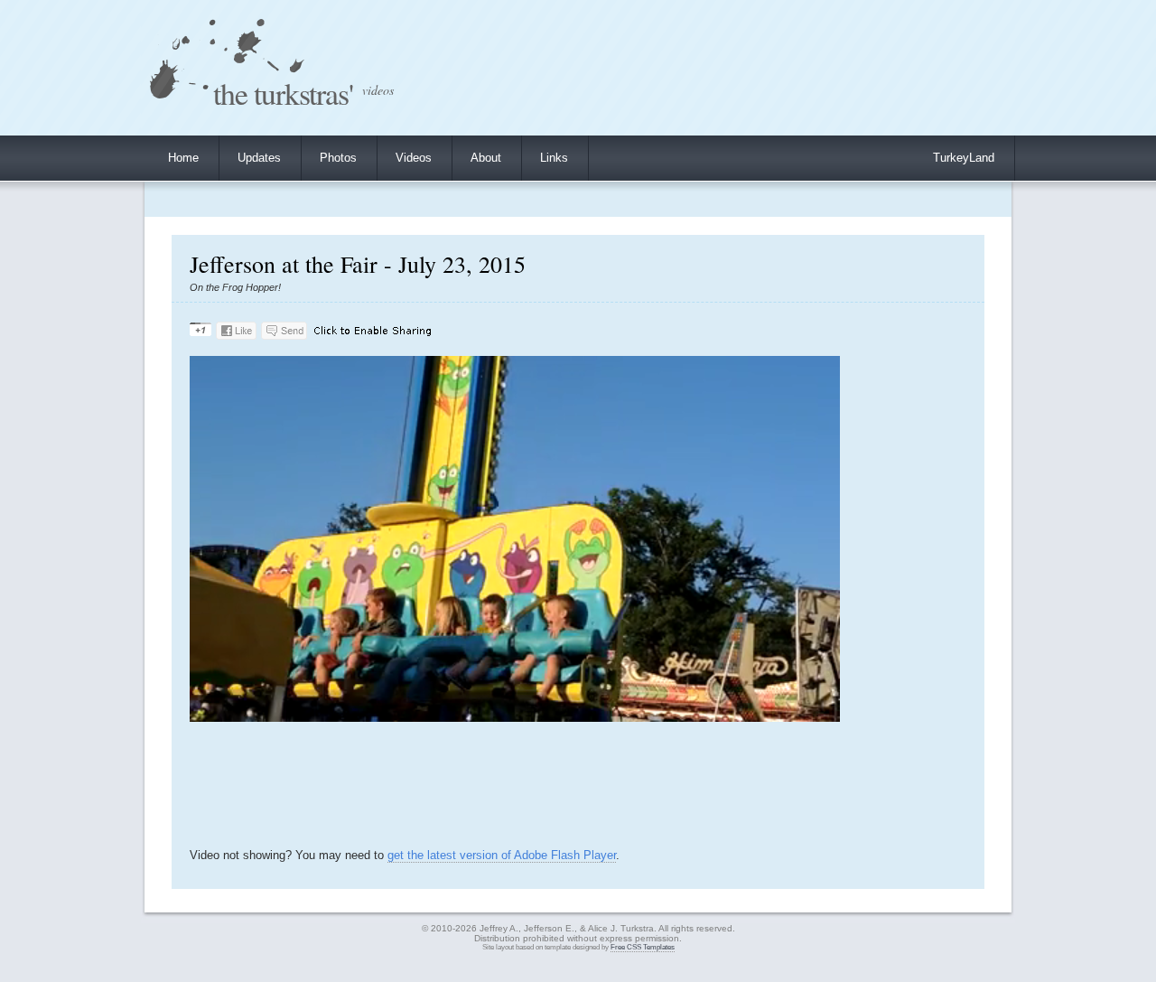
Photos (338, 157)
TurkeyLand (963, 157)
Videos (414, 157)
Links (554, 157)
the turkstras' (283, 92)
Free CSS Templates (643, 947)
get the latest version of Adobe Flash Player (501, 855)
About (486, 157)
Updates (259, 157)
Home (183, 157)
